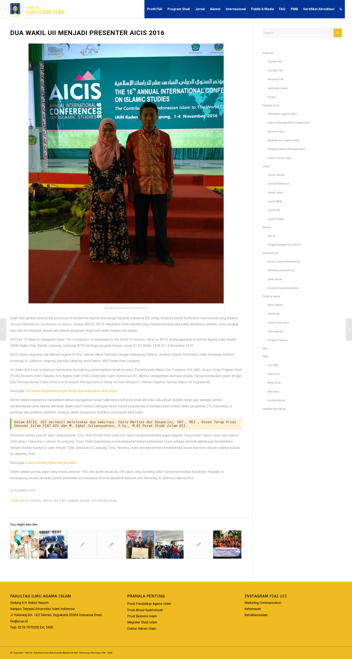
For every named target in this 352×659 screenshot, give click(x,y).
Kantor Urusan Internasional (284, 261)
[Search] (341, 9)
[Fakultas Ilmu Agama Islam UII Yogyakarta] (37, 9)
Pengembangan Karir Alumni (284, 244)
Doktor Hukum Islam (280, 158)
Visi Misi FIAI (275, 70)
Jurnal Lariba (275, 192)
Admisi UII (274, 373)
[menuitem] (154, 9)
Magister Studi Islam (142, 622)
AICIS (24, 500)
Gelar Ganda (275, 279)
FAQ (265, 348)
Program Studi (271, 105)
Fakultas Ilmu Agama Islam (66, 500)
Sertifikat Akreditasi (274, 408)
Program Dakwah (278, 340)
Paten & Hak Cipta (278, 322)
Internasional (104, 500)
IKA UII (271, 235)
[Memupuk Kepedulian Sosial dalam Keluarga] (24, 544)
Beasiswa (273, 391)
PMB (265, 356)
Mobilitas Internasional (281, 270)
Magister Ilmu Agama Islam (284, 140)
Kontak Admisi (276, 400)
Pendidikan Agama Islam (282, 113)
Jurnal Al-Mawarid (278, 183)
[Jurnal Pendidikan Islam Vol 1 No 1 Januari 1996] (198, 544)
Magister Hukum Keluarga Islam (286, 149)
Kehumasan (252, 609)
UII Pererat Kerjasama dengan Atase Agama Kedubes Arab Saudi (71, 391)
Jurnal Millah (275, 201)
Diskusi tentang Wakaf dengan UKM (50, 463)
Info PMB (273, 365)
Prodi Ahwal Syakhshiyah (145, 610)
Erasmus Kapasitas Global (283, 288)
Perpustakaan (276, 331)
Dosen (35, 500)
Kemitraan (273, 313)
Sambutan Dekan (278, 88)
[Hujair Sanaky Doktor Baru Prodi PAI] (82, 544)
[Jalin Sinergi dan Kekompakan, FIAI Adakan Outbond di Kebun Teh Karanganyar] (227, 544)
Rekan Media (275, 304)
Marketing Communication (262, 603)
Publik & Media (271, 296)
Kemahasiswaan (256, 615)
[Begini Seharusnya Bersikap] (111, 544)
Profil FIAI (268, 53)
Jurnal (266, 166)
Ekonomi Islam (276, 131)
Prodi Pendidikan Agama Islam (149, 604)
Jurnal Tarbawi (276, 174)
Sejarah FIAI (275, 61)
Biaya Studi (274, 382)
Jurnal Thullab (276, 219)
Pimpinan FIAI (276, 79)
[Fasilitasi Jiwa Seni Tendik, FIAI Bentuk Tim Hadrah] (53, 544)
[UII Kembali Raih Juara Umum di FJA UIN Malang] (349, 329)
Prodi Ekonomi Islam (142, 616)
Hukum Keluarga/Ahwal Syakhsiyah (288, 122)
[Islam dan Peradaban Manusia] (169, 544)
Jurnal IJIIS (274, 210)
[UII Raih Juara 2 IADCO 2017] (140, 544)
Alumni (267, 227)
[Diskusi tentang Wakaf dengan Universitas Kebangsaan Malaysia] (3, 329)
